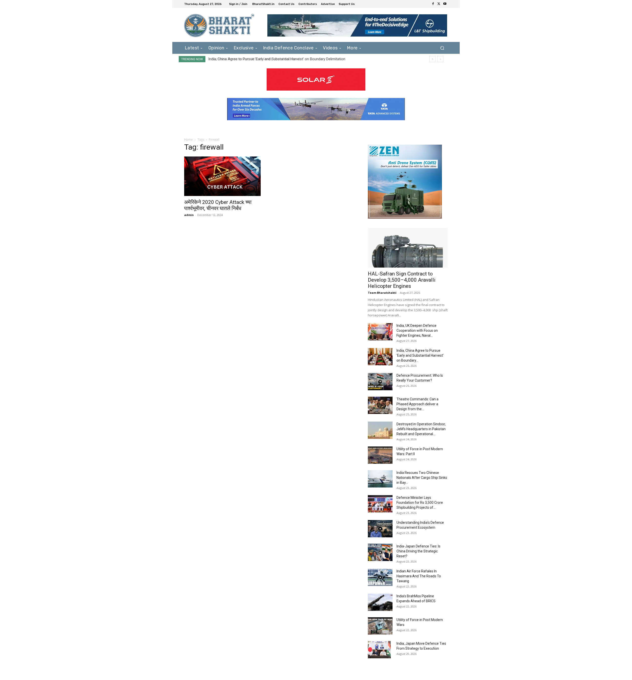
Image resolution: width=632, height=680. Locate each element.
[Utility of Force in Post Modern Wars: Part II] (380, 455)
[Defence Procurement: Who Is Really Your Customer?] (380, 381)
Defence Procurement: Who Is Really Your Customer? (252, 59)
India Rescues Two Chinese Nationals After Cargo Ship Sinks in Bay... (421, 478)
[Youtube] (445, 4)
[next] (440, 59)
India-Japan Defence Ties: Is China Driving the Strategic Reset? (418, 551)
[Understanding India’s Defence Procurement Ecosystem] (380, 528)
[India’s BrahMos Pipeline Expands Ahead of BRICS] (380, 602)
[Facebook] (433, 4)
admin (189, 215)
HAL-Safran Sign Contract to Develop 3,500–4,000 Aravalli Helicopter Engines (401, 280)
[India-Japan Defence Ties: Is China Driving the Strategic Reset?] (380, 552)
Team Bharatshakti (382, 292)
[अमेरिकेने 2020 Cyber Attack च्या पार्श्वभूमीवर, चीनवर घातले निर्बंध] (224, 176)
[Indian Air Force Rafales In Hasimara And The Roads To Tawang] (380, 577)
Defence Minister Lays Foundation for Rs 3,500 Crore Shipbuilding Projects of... (419, 502)
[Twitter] (439, 4)
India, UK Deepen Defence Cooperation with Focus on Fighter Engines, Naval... (417, 330)
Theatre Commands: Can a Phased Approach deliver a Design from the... (417, 404)
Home (188, 139)
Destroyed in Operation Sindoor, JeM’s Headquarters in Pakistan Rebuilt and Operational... (421, 429)
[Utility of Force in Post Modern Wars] (380, 626)
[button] (442, 48)
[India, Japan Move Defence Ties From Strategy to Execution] (379, 649)
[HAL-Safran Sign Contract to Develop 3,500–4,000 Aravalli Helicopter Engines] (408, 248)
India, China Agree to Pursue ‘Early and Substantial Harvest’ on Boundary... (420, 355)
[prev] (432, 59)
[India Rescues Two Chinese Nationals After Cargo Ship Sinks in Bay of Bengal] (380, 478)
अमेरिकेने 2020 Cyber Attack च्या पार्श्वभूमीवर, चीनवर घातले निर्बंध (218, 205)
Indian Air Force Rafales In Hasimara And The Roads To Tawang (418, 576)
